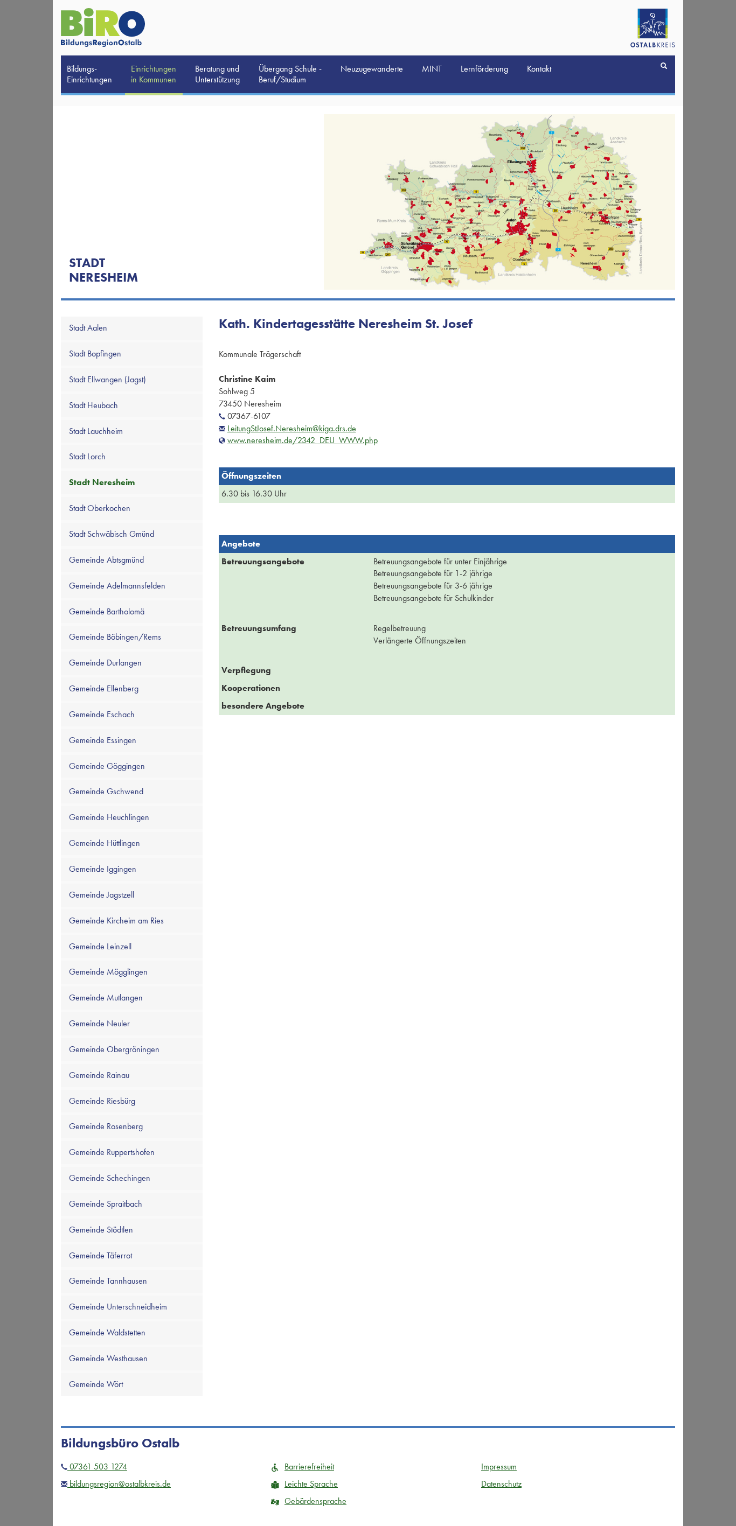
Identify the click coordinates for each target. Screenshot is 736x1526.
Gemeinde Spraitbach (105, 1203)
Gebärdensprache (315, 1501)
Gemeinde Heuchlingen (109, 817)
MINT (432, 68)
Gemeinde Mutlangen (106, 997)
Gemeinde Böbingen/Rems (115, 636)
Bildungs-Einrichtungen (89, 74)
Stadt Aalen (88, 327)
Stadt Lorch (87, 456)
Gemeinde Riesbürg (102, 1101)
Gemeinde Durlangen (105, 662)
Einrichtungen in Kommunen (153, 74)
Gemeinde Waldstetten (107, 1332)
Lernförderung (484, 68)
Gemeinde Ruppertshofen (112, 1152)
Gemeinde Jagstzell (101, 894)
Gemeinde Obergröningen (114, 1049)
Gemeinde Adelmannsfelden (117, 585)
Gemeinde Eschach (102, 714)
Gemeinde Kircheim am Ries (116, 920)
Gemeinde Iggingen (102, 868)
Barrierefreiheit (309, 1466)
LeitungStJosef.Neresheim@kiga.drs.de (291, 428)
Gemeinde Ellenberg (103, 688)
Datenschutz (501, 1483)
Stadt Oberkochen (99, 508)
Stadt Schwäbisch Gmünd (111, 534)
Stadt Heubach (93, 405)
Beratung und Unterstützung (217, 74)
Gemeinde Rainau (99, 1075)
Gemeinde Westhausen (108, 1358)
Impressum (499, 1466)
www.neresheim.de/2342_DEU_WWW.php (302, 440)
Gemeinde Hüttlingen (104, 843)
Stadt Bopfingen (95, 353)
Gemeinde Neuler (99, 1023)
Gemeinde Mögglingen (108, 971)
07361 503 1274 (97, 1466)
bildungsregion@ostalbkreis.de (119, 1483)
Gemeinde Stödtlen (101, 1229)
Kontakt (539, 68)
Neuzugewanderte (372, 68)
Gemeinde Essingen (102, 740)
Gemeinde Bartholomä (106, 611)
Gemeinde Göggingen (107, 766)
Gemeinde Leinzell (100, 946)
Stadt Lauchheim (96, 431)
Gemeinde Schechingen (109, 1178)
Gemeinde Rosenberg (106, 1126)
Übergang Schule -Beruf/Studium (290, 74)
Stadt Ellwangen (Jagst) (107, 379)
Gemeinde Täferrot (100, 1255)
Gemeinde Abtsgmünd (106, 559)
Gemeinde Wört (96, 1384)
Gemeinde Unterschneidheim (118, 1306)
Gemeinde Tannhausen (108, 1280)
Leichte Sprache (311, 1483)
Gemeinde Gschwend (106, 791)
